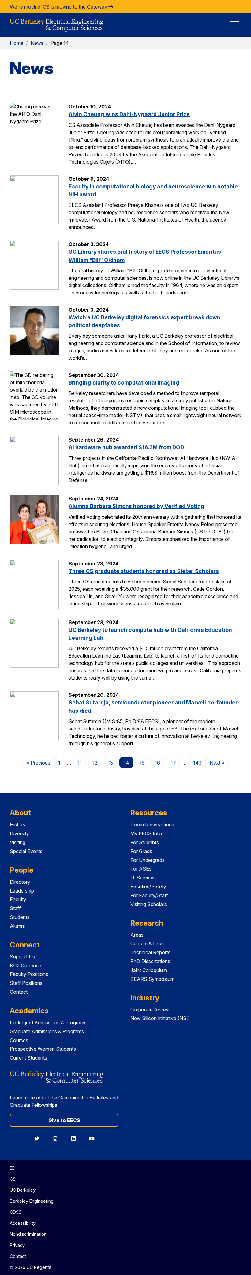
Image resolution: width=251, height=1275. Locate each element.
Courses (19, 1040)
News (37, 43)
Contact (19, 992)
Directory (20, 882)
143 (197, 763)
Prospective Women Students (43, 1049)
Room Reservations (152, 825)
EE (12, 1168)
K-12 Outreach (25, 965)
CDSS (15, 1212)
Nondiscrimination (28, 1234)
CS (13, 1179)
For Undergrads (147, 860)
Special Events (26, 851)
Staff (15, 908)
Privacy (17, 1245)
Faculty (18, 899)
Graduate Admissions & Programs (47, 1031)
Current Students (28, 1058)
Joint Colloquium (148, 970)
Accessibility (23, 1223)
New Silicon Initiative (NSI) (160, 1018)
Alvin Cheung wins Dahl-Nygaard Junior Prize (129, 114)
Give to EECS (64, 1120)
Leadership (22, 891)
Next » (219, 762)
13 (110, 763)
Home (16, 43)
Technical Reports (150, 952)
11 (79, 763)
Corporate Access (150, 1010)
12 (94, 763)
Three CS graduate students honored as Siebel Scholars (144, 571)
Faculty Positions (29, 974)
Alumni (17, 926)
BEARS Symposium (152, 979)
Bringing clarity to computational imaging (124, 382)
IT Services (143, 878)
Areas (137, 935)
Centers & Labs (147, 943)
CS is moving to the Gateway (75, 7)
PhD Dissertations (150, 961)
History (18, 825)
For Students (144, 842)
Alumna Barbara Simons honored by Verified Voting (136, 506)
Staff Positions (26, 983)
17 (173, 763)
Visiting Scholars (148, 904)
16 (157, 763)
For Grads (141, 851)
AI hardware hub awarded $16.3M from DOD (126, 447)
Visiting (17, 842)
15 (142, 763)
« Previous (40, 762)
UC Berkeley (23, 1190)
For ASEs (141, 869)
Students (20, 917)
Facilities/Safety (148, 886)
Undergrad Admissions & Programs (48, 1022)
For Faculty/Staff (149, 895)
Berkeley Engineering (32, 1201)
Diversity (19, 833)
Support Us (22, 957)
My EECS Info (146, 833)
